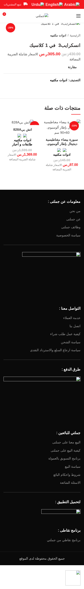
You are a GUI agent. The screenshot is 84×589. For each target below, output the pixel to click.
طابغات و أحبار (22, 144)
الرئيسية (75, 35)
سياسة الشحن (70, 342)
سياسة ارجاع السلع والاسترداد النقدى (55, 350)
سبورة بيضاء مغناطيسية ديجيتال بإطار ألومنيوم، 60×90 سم (62, 144)
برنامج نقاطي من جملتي (63, 540)
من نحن (75, 211)
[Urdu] (38, 4)
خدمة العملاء (71, 318)
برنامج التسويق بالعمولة (64, 458)
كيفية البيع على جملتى (65, 450)
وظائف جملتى (70, 227)
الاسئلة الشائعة (70, 482)
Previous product (15, 35)
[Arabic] (72, 4)
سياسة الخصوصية (68, 235)
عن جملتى (73, 219)
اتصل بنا (75, 326)
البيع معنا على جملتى (66, 442)
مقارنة (72, 67)
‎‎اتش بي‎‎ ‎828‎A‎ (22, 129)
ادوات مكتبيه (58, 35)
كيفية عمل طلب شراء (65, 334)
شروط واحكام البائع (66, 475)
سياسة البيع (72, 466)
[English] (54, 4)
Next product (6, 35)
